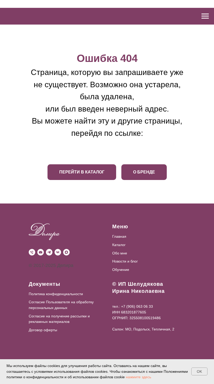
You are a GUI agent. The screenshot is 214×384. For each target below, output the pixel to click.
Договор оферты (43, 330)
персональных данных (48, 308)
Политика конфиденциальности (56, 294)
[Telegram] (49, 252)
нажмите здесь (138, 377)
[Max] (66, 252)
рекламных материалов (49, 321)
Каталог (119, 245)
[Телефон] (32, 252)
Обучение (120, 269)
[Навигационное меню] (205, 16)
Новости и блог (125, 261)
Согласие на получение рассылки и (59, 316)
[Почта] (40, 252)
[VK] (58, 252)
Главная (119, 236)
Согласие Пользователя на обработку (61, 302)
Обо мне (119, 253)
